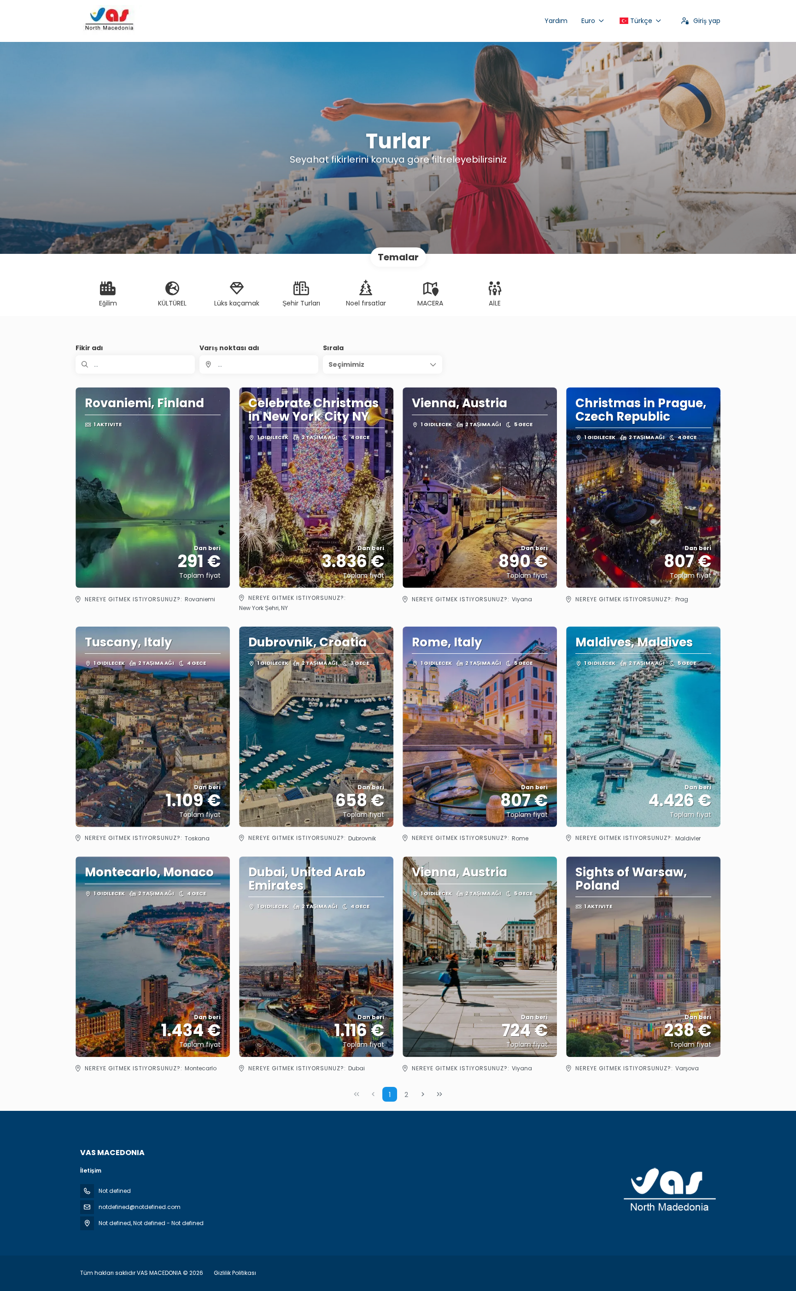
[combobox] (259, 364)
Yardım (556, 20)
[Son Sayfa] (439, 1094)
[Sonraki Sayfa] (423, 1094)
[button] (382, 364)
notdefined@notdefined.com (140, 1207)
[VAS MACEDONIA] (669, 1190)
